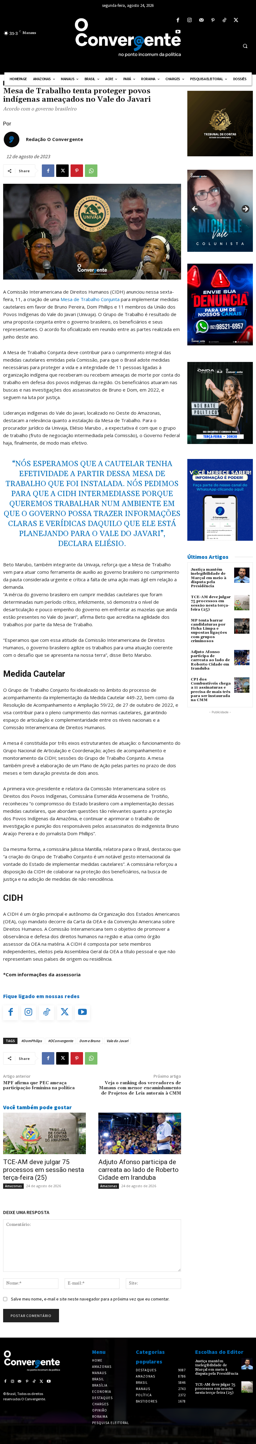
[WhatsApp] (91, 170)
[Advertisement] (220, 746)
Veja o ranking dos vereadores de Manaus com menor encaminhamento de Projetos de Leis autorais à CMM (140, 1088)
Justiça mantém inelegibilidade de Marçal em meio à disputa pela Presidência (208, 577)
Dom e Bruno (89, 1040)
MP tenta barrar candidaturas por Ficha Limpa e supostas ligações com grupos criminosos (209, 630)
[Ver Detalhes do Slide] (220, 211)
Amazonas (13, 1186)
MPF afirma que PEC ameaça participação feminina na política (39, 1085)
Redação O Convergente (54, 139)
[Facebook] (178, 20)
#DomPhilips (31, 1040)
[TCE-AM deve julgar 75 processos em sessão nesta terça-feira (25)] (44, 1133)
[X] (236, 20)
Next (245, 209)
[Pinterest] (213, 20)
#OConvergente (60, 1040)
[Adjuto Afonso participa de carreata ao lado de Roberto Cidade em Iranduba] (139, 1133)
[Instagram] (189, 20)
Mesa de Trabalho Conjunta (90, 299)
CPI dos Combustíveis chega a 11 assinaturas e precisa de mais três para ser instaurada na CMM (211, 689)
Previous (195, 209)
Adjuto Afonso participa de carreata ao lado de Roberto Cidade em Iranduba (138, 1169)
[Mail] (201, 20)
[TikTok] (224, 20)
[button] (245, 46)
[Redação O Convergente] (11, 139)
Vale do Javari (117, 1040)
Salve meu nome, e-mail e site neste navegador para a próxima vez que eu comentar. (90, 1299)
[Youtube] (178, 32)
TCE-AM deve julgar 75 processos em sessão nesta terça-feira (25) (43, 1169)
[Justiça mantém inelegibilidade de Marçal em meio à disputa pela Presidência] (241, 575)
